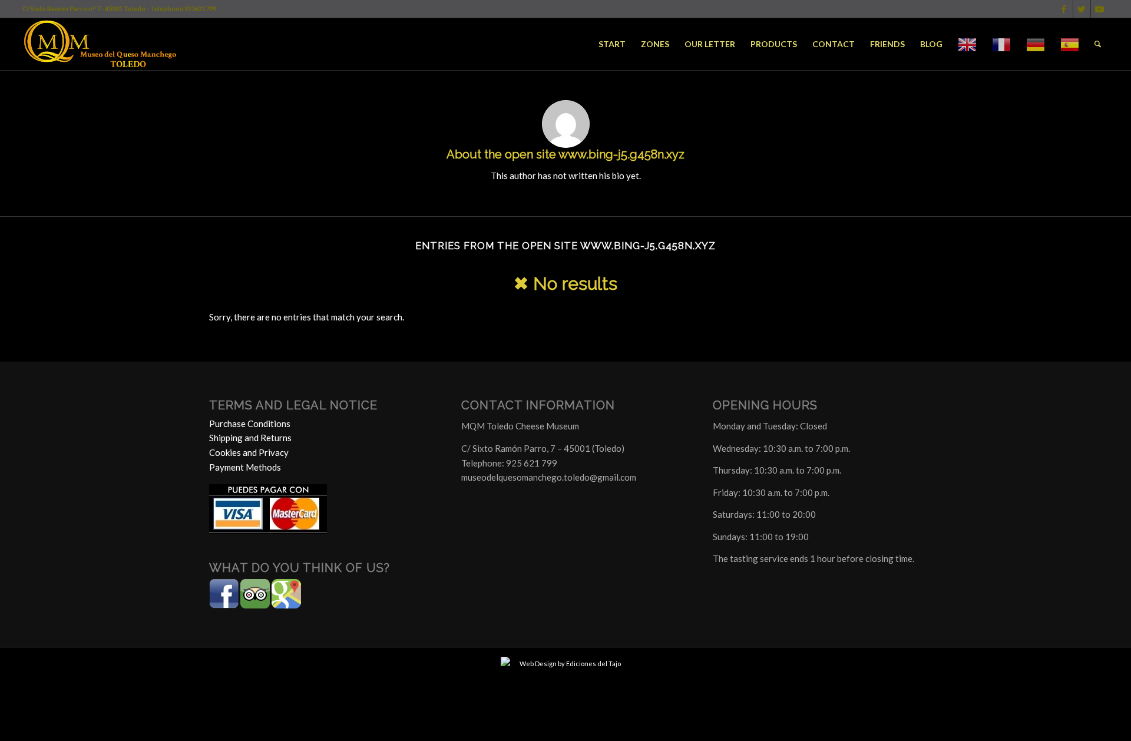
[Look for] (1098, 44)
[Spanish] (1070, 44)
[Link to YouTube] (1100, 9)
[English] (967, 44)
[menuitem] (612, 44)
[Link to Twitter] (1081, 9)
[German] (1035, 44)
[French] (1001, 44)
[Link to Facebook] (1064, 9)
